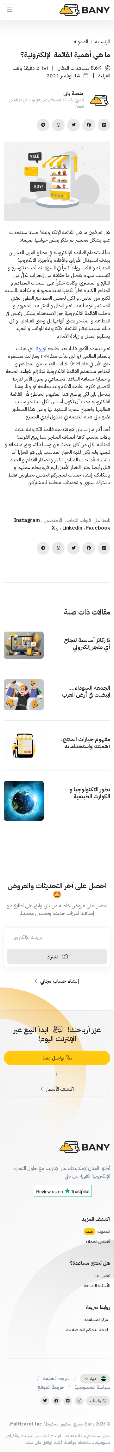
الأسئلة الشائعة (97, 1285)
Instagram (27, 520)
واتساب (96, 1401)
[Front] (85, 10)
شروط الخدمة (56, 1378)
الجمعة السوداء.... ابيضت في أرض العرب (86, 691)
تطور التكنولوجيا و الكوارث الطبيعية (90, 793)
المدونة (81, 41)
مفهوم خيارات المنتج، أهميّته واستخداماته (85, 742)
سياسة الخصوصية (92, 1387)
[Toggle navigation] (9, 10)
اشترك (54, 957)
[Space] (85, 1146)
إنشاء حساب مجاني (59, 981)
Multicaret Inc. (25, 1424)
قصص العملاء (98, 1241)
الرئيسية (102, 41)
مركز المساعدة (96, 1319)
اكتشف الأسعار (59, 1089)
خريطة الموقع (50, 1387)
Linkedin (73, 528)
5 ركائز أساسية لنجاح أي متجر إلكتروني (87, 643)
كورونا (41, 348)
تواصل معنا (54, 1058)
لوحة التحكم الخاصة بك (87, 1329)
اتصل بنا (102, 1275)
